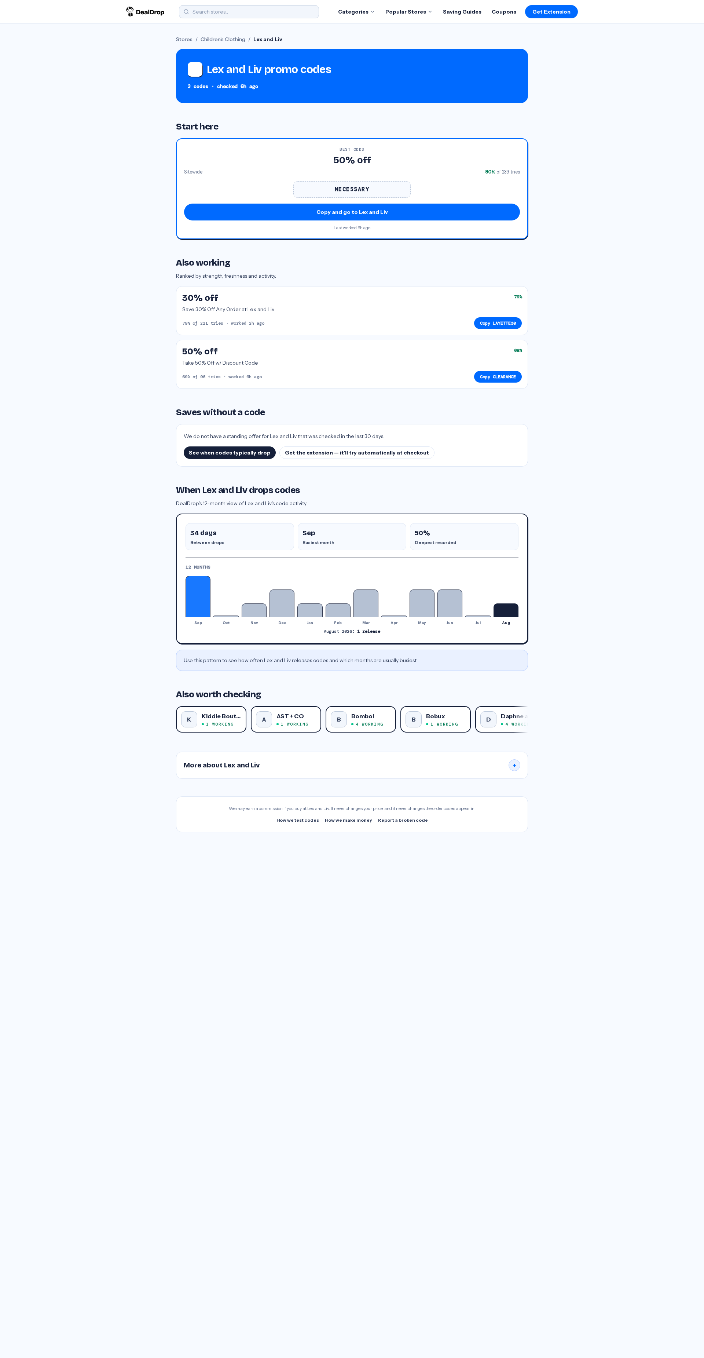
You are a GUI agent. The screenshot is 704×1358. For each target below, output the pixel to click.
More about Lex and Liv (350, 765)
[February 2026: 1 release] (338, 610)
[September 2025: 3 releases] (198, 596)
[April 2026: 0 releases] (393, 616)
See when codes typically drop (230, 452)
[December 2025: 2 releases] (282, 603)
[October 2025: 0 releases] (225, 616)
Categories (353, 11)
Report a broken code (403, 820)
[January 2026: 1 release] (309, 610)
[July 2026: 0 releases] (477, 616)
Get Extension (551, 11)
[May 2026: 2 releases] (422, 603)
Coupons (504, 11)
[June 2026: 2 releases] (449, 603)
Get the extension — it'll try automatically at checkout (357, 452)
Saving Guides (462, 11)
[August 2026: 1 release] (506, 610)
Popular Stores (405, 11)
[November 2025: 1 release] (254, 610)
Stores (184, 39)
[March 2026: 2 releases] (365, 603)
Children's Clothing (223, 39)
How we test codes (297, 820)
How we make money (348, 820)
